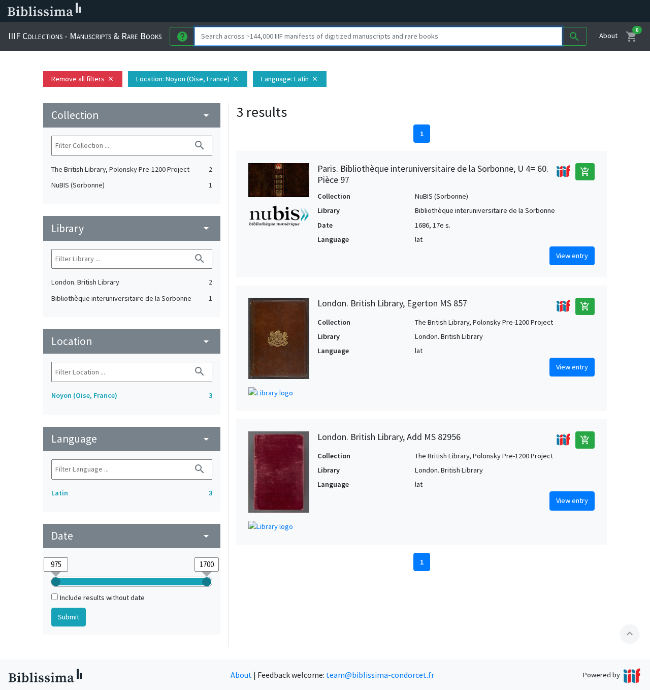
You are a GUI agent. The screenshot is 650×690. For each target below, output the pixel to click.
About (608, 35)
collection (131, 115)
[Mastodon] (520, 11)
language (131, 439)
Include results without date (102, 597)
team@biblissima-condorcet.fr (380, 675)
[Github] (552, 11)
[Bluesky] (504, 11)
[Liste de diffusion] (471, 11)
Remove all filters (82, 78)
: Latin (289, 78)
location (131, 341)
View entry (572, 255)
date (131, 536)
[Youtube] (536, 11)
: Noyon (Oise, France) (187, 78)
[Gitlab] (569, 11)
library (131, 228)
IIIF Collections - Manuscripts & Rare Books (84, 36)
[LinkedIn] (487, 11)
